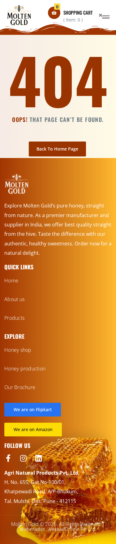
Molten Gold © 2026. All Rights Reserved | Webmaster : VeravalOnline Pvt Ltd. (58, 526)
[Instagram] (23, 458)
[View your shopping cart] (54, 13)
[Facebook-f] (8, 458)
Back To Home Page (57, 149)
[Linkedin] (38, 458)
